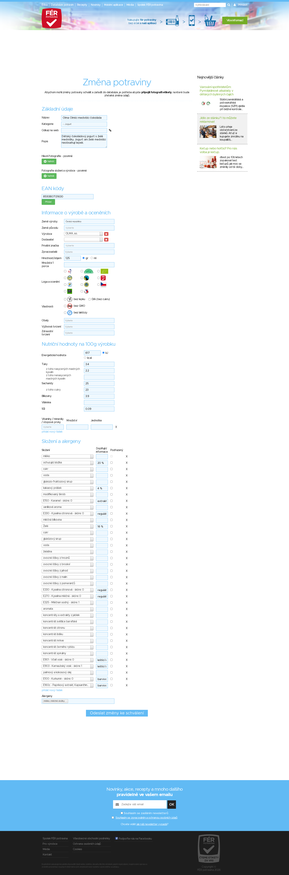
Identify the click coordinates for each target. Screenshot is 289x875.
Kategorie (47, 124)
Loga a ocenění (50, 281)
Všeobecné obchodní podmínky (91, 838)
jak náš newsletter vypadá (152, 824)
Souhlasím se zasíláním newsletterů (146, 813)
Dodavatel (48, 239)
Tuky (44, 364)
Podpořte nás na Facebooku (135, 838)
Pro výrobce (50, 844)
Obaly (45, 320)
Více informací (235, 20)
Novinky (96, 5)
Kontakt (47, 854)
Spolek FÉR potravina (150, 5)
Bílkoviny (46, 396)
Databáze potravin (62, 5)
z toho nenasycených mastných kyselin (58, 377)
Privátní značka (50, 245)
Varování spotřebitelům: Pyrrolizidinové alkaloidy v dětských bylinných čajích (217, 91)
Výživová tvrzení (51, 326)
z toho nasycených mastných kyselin (63, 370)
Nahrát (50, 161)
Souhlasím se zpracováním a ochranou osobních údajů (146, 817)
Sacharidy (47, 383)
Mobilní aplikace (113, 5)
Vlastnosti (47, 306)
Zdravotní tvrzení (47, 333)
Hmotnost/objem (51, 258)
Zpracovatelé (49, 252)
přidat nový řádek (52, 431)
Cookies (77, 849)
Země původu (50, 228)
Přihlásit (242, 5)
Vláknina (46, 402)
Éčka (44, 5)
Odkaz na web (50, 130)
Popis (45, 141)
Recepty (82, 5)
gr (87, 258)
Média (130, 5)
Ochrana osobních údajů (87, 844)
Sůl (43, 408)
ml (95, 258)
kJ (107, 353)
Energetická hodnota (54, 355)
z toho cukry (53, 389)
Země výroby (49, 221)
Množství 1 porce (48, 264)
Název (45, 117)
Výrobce (47, 234)
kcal (89, 358)
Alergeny (47, 696)
